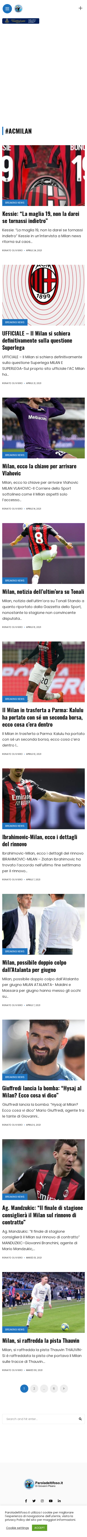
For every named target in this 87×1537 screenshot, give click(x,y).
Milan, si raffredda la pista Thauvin (40, 1340)
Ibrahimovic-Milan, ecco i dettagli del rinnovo (39, 840)
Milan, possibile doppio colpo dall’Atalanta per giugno (34, 965)
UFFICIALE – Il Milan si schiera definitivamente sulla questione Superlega (37, 340)
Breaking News (14, 202)
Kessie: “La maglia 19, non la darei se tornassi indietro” (40, 217)
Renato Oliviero (12, 250)
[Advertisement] (43, 73)
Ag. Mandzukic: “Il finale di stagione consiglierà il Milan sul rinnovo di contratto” (42, 1214)
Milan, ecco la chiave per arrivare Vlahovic (39, 469)
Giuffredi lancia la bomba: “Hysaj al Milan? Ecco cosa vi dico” (42, 1091)
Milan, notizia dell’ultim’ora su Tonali (43, 591)
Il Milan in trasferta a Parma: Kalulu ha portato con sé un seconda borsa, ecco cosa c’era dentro (42, 717)
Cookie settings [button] (17, 1528)
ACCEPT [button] (39, 1528)
